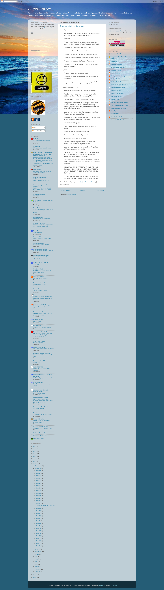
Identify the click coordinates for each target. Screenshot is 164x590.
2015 (35, 453)
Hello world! (36, 362)
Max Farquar (37, 325)
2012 (35, 461)
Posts (35, 127)
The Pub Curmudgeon (118, 87)
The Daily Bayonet (39, 223)
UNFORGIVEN (115, 114)
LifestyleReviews (38, 382)
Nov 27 (38, 478)
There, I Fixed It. (38, 419)
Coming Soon (37, 321)
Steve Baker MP (38, 217)
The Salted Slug (116, 96)
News (35, 295)
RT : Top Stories (38, 438)
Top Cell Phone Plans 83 (40, 278)
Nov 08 (38, 528)
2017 (35, 448)
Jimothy (35, 203)
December (38, 466)
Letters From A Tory (39, 177)
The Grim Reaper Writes (118, 84)
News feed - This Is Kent (41, 331)
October (37, 549)
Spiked (35, 139)
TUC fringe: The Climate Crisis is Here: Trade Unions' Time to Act (42, 188)
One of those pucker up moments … (43, 414)
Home (82, 191)
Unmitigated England (117, 117)
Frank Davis (37, 231)
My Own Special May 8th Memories (43, 250)
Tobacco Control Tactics (116, 31)
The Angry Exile (116, 70)
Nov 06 (38, 533)
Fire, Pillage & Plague (40, 249)
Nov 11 (38, 521)
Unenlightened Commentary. (120, 111)
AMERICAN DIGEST (39, 341)
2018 (35, 446)
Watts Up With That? (117, 120)
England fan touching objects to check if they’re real (42, 271)
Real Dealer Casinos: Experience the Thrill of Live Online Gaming (43, 179)
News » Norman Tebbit (40, 397)
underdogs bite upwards (119, 108)
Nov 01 (38, 546)
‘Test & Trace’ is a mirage (40, 290)
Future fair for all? (39, 361)
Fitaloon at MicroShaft (40, 407)
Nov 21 (38, 493)
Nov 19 (38, 498)
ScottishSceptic (38, 312)
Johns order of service (39, 393)
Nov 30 (38, 470)
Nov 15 (38, 511)
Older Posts (99, 191)
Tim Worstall (37, 146)
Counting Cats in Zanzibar (41, 353)
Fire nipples (36, 195)
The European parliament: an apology (43, 348)
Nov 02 (38, 543)
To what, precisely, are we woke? (42, 238)
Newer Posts (65, 191)
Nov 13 (38, 516)
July (36, 556)
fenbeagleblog (38, 319)
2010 (35, 574)
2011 (35, 463)
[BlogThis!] (62, 184)
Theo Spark (37, 169)
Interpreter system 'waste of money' (43, 428)
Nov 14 (38, 513)
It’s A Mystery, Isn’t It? (39, 284)
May (36, 561)
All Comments (38, 130)
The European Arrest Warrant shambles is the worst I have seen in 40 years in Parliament (43, 400)
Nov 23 (38, 488)
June (36, 559)
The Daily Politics (39, 276)
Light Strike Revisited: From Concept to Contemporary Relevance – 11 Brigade (43, 211)
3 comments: (89, 182)
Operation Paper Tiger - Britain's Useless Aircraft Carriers (42, 171)
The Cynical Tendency (118, 76)
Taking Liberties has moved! (41, 244)
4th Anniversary (37, 232)
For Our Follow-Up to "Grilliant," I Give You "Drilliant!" (42, 421)
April (36, 564)
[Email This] (61, 184)
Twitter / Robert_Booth (40, 433)
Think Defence (38, 208)
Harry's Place (37, 289)
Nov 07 (38, 531)
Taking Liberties (38, 243)
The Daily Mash (38, 269)
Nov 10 (38, 523)
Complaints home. (49, 28)
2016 (35, 451)
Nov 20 (38, 495)
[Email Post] (95, 182)
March (37, 566)
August (37, 554)
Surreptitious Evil (116, 64)
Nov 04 (38, 538)
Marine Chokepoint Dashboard (41, 218)
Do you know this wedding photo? (42, 327)
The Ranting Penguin (117, 93)
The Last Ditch (38, 237)
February (38, 569)
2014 (35, 456)
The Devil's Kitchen (39, 304)
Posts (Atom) (72, 194)
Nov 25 (38, 483)
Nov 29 (38, 473)
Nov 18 (38, 500)
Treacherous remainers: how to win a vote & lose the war (43, 314)
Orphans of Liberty (39, 283)
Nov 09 (38, 526)
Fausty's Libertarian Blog (41, 435)
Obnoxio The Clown (117, 54)
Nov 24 (38, 485)
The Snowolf (115, 99)
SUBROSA (114, 61)
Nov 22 (38, 490)
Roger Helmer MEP (39, 347)
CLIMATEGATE (38, 367)
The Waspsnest (38, 413)
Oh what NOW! (39, 9)
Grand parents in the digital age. (72, 26)
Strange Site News (38, 342)
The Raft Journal (116, 90)
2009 (35, 577)
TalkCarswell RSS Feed (118, 67)
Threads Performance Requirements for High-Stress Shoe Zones (43, 225)
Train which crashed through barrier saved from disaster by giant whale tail (42, 298)
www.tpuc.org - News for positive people (41, 390)
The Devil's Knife (116, 82)
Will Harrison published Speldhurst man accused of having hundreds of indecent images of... (43, 335)
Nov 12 (38, 518)
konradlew (101, 585)
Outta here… (36, 264)
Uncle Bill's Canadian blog (119, 105)
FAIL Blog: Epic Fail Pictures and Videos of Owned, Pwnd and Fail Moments (42, 154)
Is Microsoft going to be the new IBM (43, 378)
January (37, 571)
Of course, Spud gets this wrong (42, 148)
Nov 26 (38, 480)
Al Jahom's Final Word (40, 263)
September (38, 551)
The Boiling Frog (116, 73)
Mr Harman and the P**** (40, 408)
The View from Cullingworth (120, 102)
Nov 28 (38, 475)
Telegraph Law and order (41, 255)
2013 (35, 458)
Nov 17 (38, 503)
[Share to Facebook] (66, 184)
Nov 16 (38, 508)
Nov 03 (38, 541)
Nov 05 (38, 536)
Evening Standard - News (41, 426)
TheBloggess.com (39, 194)
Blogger (115, 585)
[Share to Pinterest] (68, 184)
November (38, 468)
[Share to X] (64, 184)
